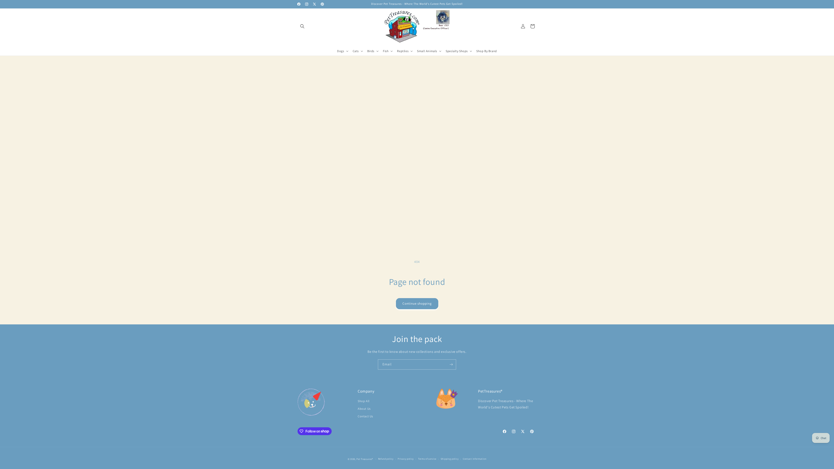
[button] (302, 26)
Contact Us (365, 416)
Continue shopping (417, 303)
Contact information (474, 458)
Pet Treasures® (364, 459)
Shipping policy (450, 458)
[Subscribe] (451, 364)
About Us (364, 409)
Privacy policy (406, 458)
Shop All (364, 401)
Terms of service (427, 458)
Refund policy (386, 458)
